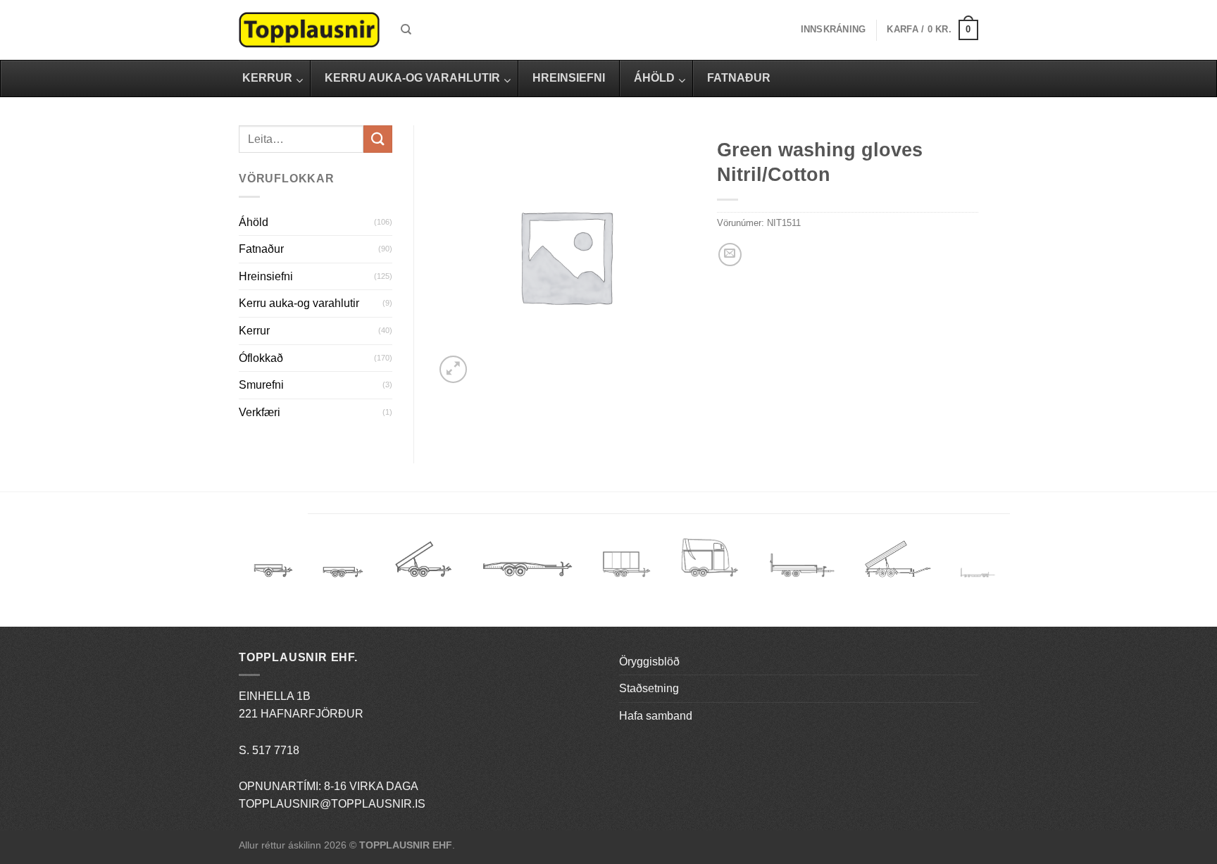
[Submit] (377, 139)
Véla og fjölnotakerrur (802, 573)
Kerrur (254, 331)
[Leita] (406, 29)
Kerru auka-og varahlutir (299, 303)
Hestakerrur (709, 564)
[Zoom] (453, 369)
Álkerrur (273, 564)
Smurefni (261, 385)
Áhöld (253, 222)
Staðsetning (649, 688)
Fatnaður (261, 249)
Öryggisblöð (649, 662)
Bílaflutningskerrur (527, 564)
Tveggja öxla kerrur (343, 582)
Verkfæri (259, 412)
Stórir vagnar (978, 573)
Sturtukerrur (423, 564)
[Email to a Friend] (730, 254)
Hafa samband (655, 716)
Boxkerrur (626, 564)
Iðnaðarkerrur (897, 564)
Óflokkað (261, 358)
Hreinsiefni (266, 276)
